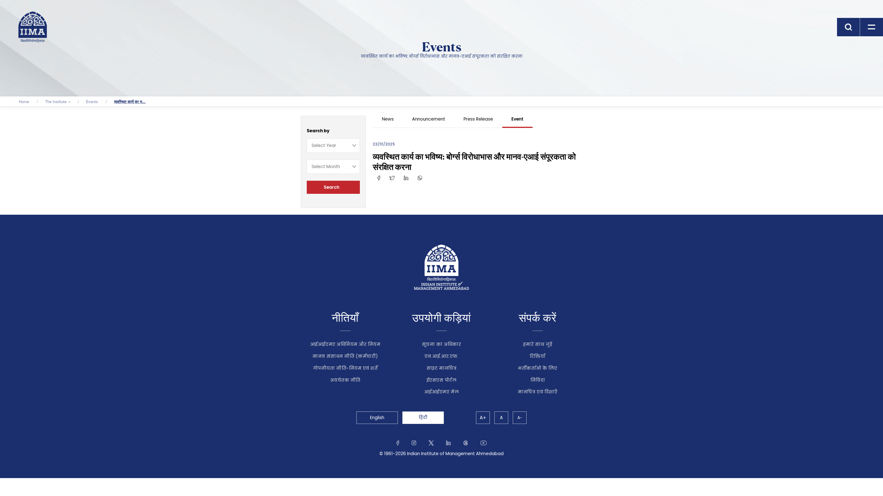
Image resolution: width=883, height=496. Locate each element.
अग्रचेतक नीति (345, 380)
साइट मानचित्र (441, 368)
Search (332, 187)
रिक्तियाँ (538, 356)
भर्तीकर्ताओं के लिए (537, 368)
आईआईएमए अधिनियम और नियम (345, 344)
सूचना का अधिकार (441, 344)
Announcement (428, 119)
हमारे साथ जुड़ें (538, 344)
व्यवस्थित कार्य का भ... (130, 101)
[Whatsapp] (420, 178)
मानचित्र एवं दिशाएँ (537, 392)
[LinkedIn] (406, 178)
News (388, 119)
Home (24, 101)
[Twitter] (392, 178)
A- (519, 417)
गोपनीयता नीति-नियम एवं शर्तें (345, 368)
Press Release (478, 119)
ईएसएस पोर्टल (442, 380)
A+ (483, 417)
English (377, 417)
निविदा (537, 380)
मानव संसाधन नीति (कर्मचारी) (345, 356)
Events (92, 101)
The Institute (55, 101)
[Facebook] (378, 178)
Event (517, 119)
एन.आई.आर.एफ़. (441, 356)
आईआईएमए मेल (441, 392)
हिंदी (423, 417)
